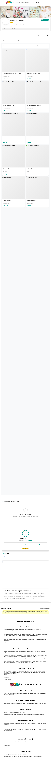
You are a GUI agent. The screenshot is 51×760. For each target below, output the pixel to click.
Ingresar (37, 2)
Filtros (6, 40)
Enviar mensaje (45, 19)
